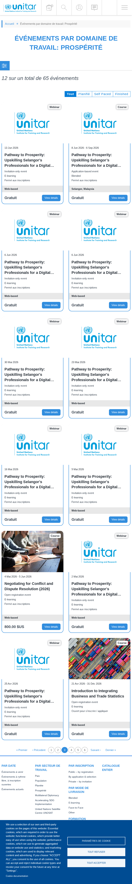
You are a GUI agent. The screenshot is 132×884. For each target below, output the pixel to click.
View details (51, 197)
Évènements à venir (12, 772)
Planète (39, 785)
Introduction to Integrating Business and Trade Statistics (98, 693)
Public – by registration (81, 772)
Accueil (9, 23)
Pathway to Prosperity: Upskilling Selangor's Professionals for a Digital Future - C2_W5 (94, 482)
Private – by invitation (80, 781)
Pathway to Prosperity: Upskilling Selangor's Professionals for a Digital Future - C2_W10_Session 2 (28, 160)
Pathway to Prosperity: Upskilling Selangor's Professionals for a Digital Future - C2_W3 (27, 696)
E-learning (74, 802)
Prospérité (40, 790)
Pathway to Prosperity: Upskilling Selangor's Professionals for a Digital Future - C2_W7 (94, 375)
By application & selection (82, 777)
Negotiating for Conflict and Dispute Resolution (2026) (28, 586)
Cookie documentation (17, 876)
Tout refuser (96, 852)
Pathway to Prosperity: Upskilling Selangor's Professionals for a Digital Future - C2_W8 (27, 375)
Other (72, 812)
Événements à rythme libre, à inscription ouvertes (13, 781)
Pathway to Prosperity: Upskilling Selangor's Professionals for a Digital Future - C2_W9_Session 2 (27, 267)
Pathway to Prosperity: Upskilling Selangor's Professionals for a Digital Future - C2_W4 (94, 589)
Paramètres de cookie (96, 841)
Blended (73, 798)
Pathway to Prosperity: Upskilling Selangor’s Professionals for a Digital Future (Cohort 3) (94, 160)
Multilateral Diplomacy (47, 795)
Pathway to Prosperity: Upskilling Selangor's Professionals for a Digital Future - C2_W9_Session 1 (95, 267)
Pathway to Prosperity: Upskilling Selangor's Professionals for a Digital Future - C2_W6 (27, 482)
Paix (37, 776)
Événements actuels (13, 789)
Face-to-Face (76, 807)
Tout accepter (96, 863)
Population (41, 780)
